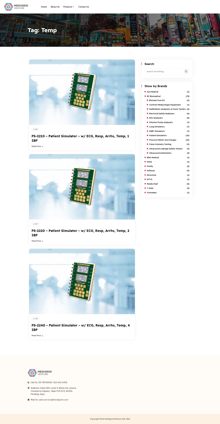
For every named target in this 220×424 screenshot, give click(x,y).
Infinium (151, 170)
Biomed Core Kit (157, 100)
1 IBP (35, 129)
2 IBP (35, 224)
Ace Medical (152, 92)
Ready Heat (152, 184)
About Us (55, 7)
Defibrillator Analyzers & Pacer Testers (167, 109)
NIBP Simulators (157, 131)
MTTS (149, 179)
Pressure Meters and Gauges (162, 140)
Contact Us (83, 7)
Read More (37, 146)
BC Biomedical (154, 96)
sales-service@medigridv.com (53, 399)
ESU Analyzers (156, 118)
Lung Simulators (157, 126)
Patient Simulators (158, 135)
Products (67, 7)
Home (44, 7)
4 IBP (35, 318)
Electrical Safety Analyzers (161, 113)
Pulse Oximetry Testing (160, 144)
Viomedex (152, 192)
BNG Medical (153, 157)
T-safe (150, 188)
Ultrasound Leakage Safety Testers (166, 148)
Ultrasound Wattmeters (160, 153)
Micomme (151, 175)
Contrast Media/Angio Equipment (165, 105)
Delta (149, 162)
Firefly (150, 166)
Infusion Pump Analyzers (161, 122)
